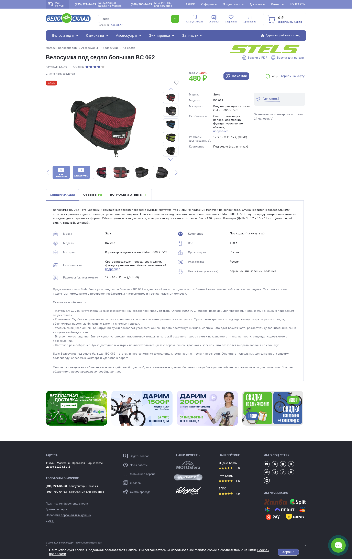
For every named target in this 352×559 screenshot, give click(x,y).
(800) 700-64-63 (56, 491)
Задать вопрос (139, 456)
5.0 (237, 468)
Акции (190, 4)
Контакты (297, 4)
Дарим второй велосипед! (283, 35)
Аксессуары (126, 35)
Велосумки (110, 47)
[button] (170, 159)
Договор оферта (56, 509)
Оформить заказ (290, 22)
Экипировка (159, 35)
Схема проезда (140, 492)
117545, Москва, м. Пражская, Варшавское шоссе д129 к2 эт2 (74, 464)
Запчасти (190, 35)
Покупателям (232, 4)
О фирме (207, 4)
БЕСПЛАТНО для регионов (151, 4)
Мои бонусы (59, 4)
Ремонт (276, 4)
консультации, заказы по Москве (98, 4)
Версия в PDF (257, 57)
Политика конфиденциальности (67, 503)
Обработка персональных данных (68, 515)
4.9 (237, 493)
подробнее (221, 131)
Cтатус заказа (194, 21)
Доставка (256, 4)
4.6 (237, 481)
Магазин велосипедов (61, 47)
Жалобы (214, 21)
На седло (128, 47)
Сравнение (250, 21)
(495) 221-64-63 (56, 486)
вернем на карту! (293, 76)
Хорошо (288, 552)
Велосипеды (63, 35)
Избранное (231, 21)
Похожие (239, 76)
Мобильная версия (142, 474)
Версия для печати (290, 57)
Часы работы (138, 465)
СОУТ (50, 520)
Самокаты (95, 35)
